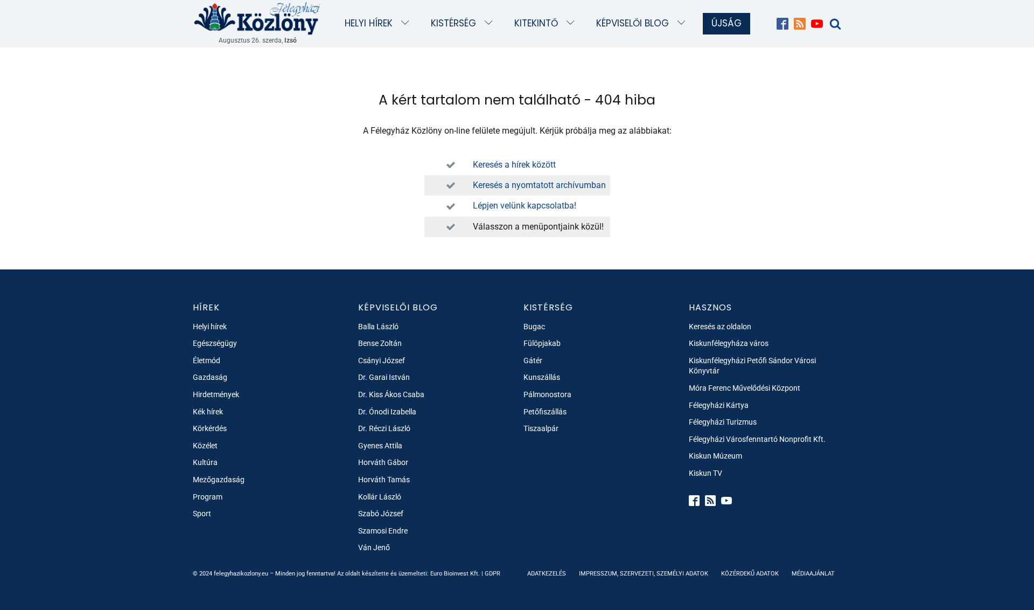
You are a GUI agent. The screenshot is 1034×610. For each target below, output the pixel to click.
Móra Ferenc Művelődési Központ (744, 388)
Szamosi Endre (383, 530)
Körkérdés (210, 428)
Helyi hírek (369, 23)
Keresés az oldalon (720, 326)
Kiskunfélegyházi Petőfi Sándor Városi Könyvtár (752, 366)
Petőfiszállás (545, 411)
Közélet (205, 445)
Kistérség (453, 23)
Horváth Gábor (383, 462)
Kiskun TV (705, 473)
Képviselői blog (632, 23)
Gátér (532, 360)
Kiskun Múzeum (715, 456)
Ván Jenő (374, 547)
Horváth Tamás (384, 479)
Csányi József (381, 360)
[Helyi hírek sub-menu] (407, 23)
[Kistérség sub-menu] (491, 23)
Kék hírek (208, 411)
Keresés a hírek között (514, 165)
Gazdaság (210, 377)
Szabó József (380, 513)
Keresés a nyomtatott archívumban (539, 185)
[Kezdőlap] (257, 18)
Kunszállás (541, 377)
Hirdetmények (216, 394)
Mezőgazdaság (218, 479)
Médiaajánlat (813, 573)
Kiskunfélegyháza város (728, 343)
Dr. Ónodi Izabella (387, 411)
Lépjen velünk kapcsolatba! (524, 205)
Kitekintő (536, 23)
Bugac (534, 326)
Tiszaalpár (540, 428)
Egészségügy (215, 343)
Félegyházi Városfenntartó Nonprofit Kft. (757, 439)
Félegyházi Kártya (719, 405)
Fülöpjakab (542, 343)
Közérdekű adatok (750, 573)
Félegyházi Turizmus (723, 422)
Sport (202, 513)
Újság (726, 23)
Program (207, 497)
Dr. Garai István (384, 377)
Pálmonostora (547, 394)
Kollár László (379, 497)
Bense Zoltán (380, 343)
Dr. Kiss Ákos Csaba (391, 394)
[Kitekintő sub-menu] (573, 23)
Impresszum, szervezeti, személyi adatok (643, 573)
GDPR (492, 573)
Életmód (206, 360)
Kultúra (205, 462)
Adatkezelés (546, 573)
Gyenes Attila (380, 445)
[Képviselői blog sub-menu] (683, 23)
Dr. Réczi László (384, 428)
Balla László (378, 326)
